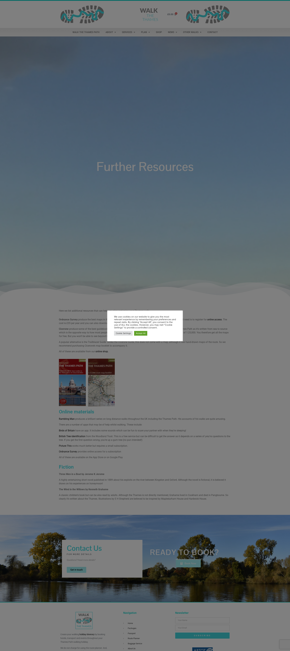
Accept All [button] (140, 333)
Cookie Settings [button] (123, 333)
